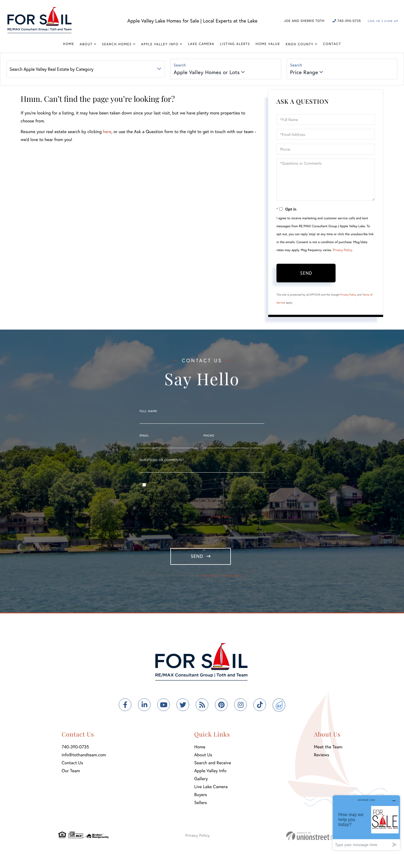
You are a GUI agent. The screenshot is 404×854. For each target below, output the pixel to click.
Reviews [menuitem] (321, 755)
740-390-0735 (348, 21)
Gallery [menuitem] (201, 779)
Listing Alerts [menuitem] (235, 44)
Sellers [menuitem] (200, 802)
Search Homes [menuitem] (117, 44)
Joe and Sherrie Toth (304, 21)
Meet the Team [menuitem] (328, 747)
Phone (208, 436)
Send (306, 273)
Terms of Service (232, 575)
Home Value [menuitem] (268, 44)
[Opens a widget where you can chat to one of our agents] (366, 822)
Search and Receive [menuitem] (212, 763)
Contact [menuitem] (332, 44)
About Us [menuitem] (203, 755)
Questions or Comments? (162, 460)
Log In (374, 21)
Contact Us (72, 763)
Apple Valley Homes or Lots (207, 72)
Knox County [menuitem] (300, 44)
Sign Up (391, 21)
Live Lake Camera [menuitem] (211, 787)
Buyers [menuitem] (200, 794)
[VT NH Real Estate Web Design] (316, 835)
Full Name (148, 411)
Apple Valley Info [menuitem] (160, 44)
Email (144, 436)
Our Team (71, 771)
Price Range (304, 72)
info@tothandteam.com (84, 755)
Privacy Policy (342, 250)
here (107, 131)
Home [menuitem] (68, 44)
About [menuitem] (86, 44)
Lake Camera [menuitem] (201, 44)
